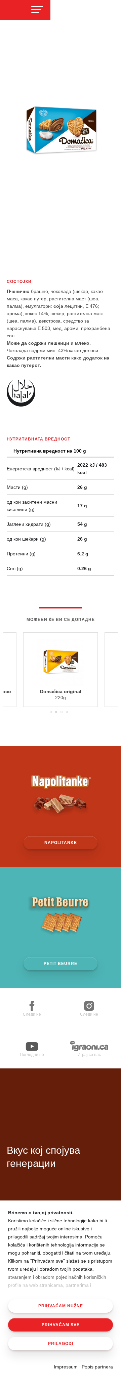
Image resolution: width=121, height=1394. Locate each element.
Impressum (66, 1366)
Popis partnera (97, 1366)
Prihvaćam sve (61, 1324)
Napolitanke (60, 842)
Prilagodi (60, 1343)
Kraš (44, 1109)
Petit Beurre (60, 963)
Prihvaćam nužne (60, 1306)
